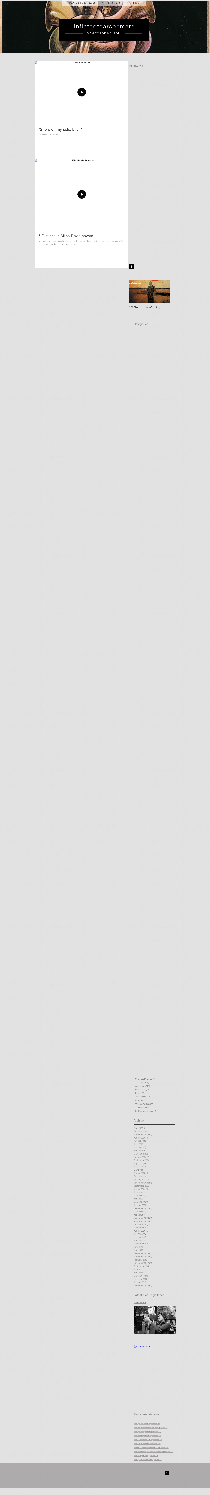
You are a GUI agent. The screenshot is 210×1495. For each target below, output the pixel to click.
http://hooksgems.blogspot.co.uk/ (147, 1435)
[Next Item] (165, 292)
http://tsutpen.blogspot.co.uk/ (146, 1455)
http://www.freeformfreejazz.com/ (147, 1443)
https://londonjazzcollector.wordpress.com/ (151, 1447)
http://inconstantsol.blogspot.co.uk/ (148, 1439)
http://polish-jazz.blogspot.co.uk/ (147, 1423)
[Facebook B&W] (131, 266)
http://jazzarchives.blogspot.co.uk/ (148, 1459)
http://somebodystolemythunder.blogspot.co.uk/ (153, 1451)
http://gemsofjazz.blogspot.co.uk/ (147, 1431)
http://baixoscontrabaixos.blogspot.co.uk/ (150, 1427)
